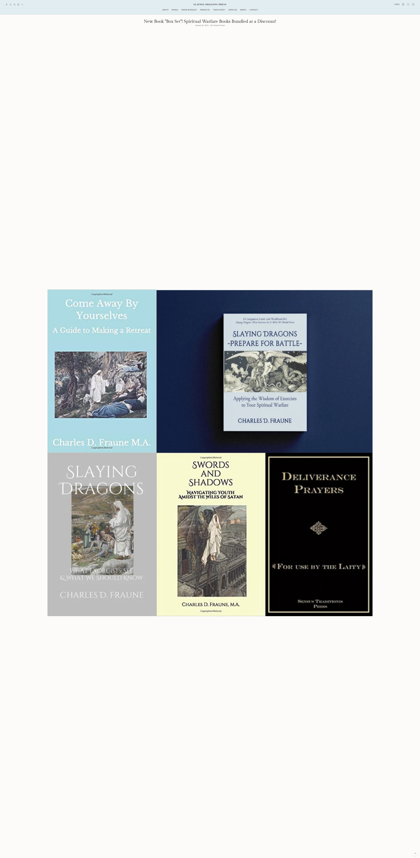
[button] (165, 10)
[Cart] (413, 4)
